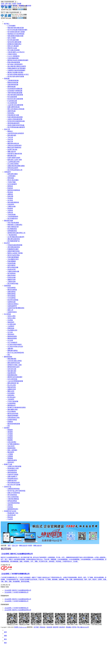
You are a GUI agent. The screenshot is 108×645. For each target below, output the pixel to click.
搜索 (5, 635)
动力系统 (10, 200)
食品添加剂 (10, 322)
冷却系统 (10, 210)
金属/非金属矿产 (12, 476)
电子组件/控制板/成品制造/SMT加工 (18, 74)
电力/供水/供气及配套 (13, 484)
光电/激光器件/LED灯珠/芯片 (16, 52)
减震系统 (10, 194)
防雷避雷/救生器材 (13, 249)
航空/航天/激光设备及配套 (15, 99)
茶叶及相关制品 (12, 494)
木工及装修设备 (12, 103)
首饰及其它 (10, 462)
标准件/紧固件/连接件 (13, 157)
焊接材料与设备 (12, 48)
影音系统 (10, 188)
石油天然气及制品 (12, 474)
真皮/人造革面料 (12, 450)
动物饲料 (10, 505)
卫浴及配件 (10, 399)
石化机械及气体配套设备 (14, 90)
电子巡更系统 (11, 273)
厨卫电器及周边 (12, 228)
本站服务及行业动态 (10, 511)
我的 (5, 642)
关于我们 (36, 627)
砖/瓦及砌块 (11, 393)
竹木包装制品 (11, 298)
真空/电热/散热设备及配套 (15, 94)
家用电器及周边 (12, 230)
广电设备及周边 (12, 235)
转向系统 (10, 192)
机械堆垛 (10, 421)
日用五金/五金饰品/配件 (14, 145)
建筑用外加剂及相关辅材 (14, 377)
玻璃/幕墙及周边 (12, 375)
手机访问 (3, 5)
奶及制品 (10, 507)
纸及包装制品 (11, 287)
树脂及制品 (10, 328)
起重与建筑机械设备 (13, 107)
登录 (2, 3)
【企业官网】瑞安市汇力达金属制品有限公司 (17, 590)
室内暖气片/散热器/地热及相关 (16, 407)
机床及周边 (10, 113)
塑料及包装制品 (12, 289)
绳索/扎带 (10, 310)
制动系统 (10, 208)
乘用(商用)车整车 (12, 174)
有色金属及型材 (12, 470)
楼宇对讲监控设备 (12, 267)
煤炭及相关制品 (12, 472)
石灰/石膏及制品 (12, 379)
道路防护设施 (11, 279)
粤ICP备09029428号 (83, 627)
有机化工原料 (11, 318)
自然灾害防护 (11, 265)
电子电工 (6, 23)
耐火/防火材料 (11, 385)
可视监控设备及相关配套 (14, 245)
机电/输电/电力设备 (13, 115)
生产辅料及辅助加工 (13, 444)
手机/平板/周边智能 (13, 222)
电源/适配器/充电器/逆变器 (15, 36)
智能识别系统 (11, 275)
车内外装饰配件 (12, 184)
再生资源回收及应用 (13, 482)
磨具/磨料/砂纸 (11, 155)
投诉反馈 (49, 627)
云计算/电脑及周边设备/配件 (15, 237)
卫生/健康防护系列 (13, 259)
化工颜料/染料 (11, 324)
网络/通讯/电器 (8, 220)
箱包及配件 (10, 452)
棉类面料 (10, 430)
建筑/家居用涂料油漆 (13, 362)
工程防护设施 (11, 281)
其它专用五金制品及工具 (14, 170)
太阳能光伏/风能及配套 (14, 466)
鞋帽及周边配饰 (12, 460)
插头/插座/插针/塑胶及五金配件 (16, 66)
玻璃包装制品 (11, 293)
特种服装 (10, 458)
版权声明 (55, 627)
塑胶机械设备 (11, 86)
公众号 (10, 5)
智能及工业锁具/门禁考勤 (15, 253)
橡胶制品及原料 (12, 338)
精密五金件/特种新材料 (14, 147)
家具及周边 (10, 395)
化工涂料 (10, 332)
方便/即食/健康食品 (13, 499)
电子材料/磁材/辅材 (13, 40)
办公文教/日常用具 (13, 163)
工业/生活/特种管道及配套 (15, 381)
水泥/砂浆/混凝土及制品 (14, 360)
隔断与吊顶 (10, 391)
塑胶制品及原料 (12, 336)
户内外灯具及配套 (12, 401)
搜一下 (3, 12)
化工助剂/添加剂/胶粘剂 (14, 344)
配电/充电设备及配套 (13, 62)
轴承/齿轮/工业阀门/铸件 (14, 159)
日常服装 (10, 456)
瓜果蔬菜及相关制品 (13, 488)
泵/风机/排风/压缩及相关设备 (16, 121)
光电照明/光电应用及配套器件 (16, 70)
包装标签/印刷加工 (13, 304)
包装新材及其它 (12, 312)
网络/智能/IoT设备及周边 (14, 224)
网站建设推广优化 (12, 513)
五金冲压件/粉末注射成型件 (15, 133)
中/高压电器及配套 (13, 58)
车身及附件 (10, 204)
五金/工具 (7, 129)
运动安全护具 (11, 269)
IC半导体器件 (11, 25)
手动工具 (10, 139)
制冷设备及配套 (12, 96)
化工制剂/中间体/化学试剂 (15, 346)
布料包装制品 (11, 295)
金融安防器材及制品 (13, 251)
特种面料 (10, 438)
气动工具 (10, 137)
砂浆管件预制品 (12, 419)
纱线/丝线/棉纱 (11, 442)
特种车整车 (10, 178)
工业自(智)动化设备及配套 (15, 105)
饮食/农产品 (7, 486)
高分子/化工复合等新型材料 (15, 352)
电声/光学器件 (11, 38)
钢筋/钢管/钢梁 (11, 358)
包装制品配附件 (12, 306)
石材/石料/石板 (11, 369)
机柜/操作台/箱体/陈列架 (14, 153)
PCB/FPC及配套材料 (13, 56)
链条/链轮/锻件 (11, 135)
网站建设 (21, 5)
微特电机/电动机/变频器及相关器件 (17, 60)
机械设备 (6, 78)
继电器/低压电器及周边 (14, 44)
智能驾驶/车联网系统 (13, 190)
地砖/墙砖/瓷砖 (11, 371)
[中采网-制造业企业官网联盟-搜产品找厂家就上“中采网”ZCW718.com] (14, 10)
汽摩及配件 (7, 172)
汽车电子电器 (11, 182)
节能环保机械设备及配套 (14, 92)
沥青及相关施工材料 (13, 417)
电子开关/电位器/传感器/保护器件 (17, 29)
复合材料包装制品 (12, 300)
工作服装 (10, 454)
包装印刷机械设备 (12, 84)
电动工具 (10, 141)
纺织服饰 (6, 427)
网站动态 (10, 517)
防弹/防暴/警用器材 (13, 257)
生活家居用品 (11, 403)
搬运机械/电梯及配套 (13, 423)
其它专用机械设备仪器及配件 (16, 127)
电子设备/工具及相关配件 (15, 64)
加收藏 (19, 3)
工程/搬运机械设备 (13, 80)
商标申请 (28, 5)
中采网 (30, 545)
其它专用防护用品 (12, 283)
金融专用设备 (11, 111)
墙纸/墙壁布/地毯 (12, 409)
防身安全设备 (11, 277)
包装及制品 (7, 285)
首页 (9, 545)
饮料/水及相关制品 (13, 497)
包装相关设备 (11, 302)
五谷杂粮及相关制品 (13, 503)
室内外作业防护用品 (13, 255)
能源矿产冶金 (8, 464)
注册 (6, 3)
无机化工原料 (11, 316)
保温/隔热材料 (11, 373)
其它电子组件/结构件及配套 (15, 76)
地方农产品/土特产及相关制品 (16, 490)
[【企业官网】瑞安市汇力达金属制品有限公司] (6, 550)
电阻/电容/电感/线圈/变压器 (15, 27)
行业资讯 (10, 519)
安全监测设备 (11, 263)
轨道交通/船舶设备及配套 (15, 117)
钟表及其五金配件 (12, 168)
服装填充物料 (11, 448)
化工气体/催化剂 (12, 342)
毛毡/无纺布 (11, 446)
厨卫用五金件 (11, 397)
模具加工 (10, 131)
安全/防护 (7, 243)
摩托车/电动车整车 (13, 180)
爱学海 (15, 5)
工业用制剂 (10, 326)
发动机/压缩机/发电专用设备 (15, 125)
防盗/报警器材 (11, 261)
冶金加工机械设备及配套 (14, 119)
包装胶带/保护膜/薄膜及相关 (15, 308)
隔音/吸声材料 (11, 387)
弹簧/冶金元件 (11, 151)
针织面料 (10, 436)
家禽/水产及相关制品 (13, 492)
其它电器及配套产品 (13, 241)
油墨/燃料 (10, 348)
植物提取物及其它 (12, 509)
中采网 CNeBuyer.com (20, 627)
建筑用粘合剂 (11, 405)
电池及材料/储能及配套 (14, 42)
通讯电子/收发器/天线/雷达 (15, 72)
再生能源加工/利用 (13, 468)
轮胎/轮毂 (10, 196)
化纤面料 (10, 434)
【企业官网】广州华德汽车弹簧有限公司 (16, 592)
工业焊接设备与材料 (13, 161)
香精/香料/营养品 (12, 350)
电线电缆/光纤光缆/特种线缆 (15, 34)
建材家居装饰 (8, 356)
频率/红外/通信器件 (13, 46)
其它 (8, 354)
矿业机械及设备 (12, 101)
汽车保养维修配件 (12, 216)
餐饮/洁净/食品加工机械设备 (15, 109)
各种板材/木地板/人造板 (14, 365)
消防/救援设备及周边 (13, 247)
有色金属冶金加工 (12, 478)
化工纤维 (10, 340)
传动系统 (10, 198)
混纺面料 (10, 432)
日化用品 (10, 320)
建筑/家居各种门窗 (13, 383)
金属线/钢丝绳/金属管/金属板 (16, 166)
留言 (10, 3)
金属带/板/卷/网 (12, 480)
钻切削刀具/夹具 (12, 149)
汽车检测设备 (11, 214)
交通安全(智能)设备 (13, 271)
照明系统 (10, 186)
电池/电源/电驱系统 (13, 202)
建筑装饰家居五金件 (13, 367)
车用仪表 (10, 212)
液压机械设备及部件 (13, 123)
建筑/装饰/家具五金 (13, 143)
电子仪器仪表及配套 (13, 50)
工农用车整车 (11, 176)
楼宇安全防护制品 (12, 413)
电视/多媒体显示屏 (13, 226)
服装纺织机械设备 (12, 82)
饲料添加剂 (10, 334)
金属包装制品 (11, 291)
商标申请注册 (11, 515)
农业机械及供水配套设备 (14, 88)
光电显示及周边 (12, 54)
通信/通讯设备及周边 (13, 239)
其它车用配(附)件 (12, 218)
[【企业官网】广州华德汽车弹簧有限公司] (6, 570)
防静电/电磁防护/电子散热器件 (16, 68)
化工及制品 (7, 314)
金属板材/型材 (11, 389)
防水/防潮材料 (11, 411)
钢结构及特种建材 (12, 415)
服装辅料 (10, 440)
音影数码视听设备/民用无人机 (16, 233)
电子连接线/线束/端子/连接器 (16, 31)
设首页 (14, 3)
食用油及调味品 (12, 501)
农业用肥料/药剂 (12, 330)
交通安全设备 (11, 206)
